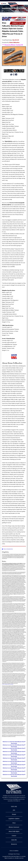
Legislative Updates (13, 818)
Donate (14, 814)
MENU (4, 3)
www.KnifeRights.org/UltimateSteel (7, 684)
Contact (14, 835)
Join (14, 810)
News (14, 823)
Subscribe (14, 840)
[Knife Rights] (14, 789)
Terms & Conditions (14, 850)
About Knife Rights (14, 831)
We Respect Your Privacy (14, 854)
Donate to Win (17, 23)
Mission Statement (14, 827)
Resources (14, 844)
